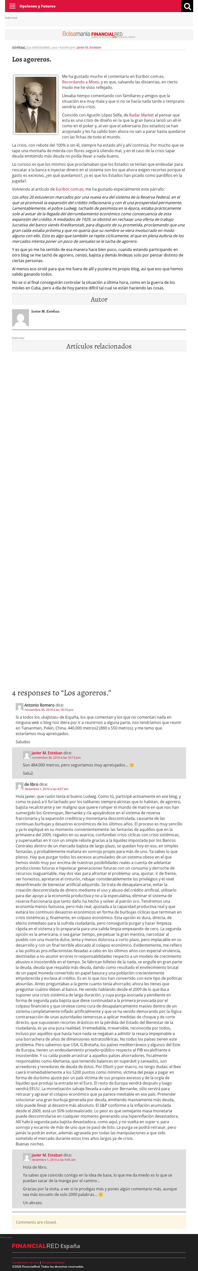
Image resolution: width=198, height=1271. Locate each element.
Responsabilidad (53, 1262)
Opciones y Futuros (38, 6)
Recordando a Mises (80, 82)
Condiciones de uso (25, 1262)
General (19, 47)
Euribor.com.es (70, 189)
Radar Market (141, 115)
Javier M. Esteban (89, 47)
